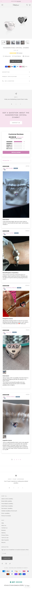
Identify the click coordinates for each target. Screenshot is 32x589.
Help (2, 523)
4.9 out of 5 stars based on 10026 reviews (16, 585)
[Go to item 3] (13, 42)
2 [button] (14, 459)
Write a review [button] (16, 152)
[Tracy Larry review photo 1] (16, 352)
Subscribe (7, 558)
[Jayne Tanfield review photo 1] (16, 253)
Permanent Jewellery (6, 508)
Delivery (15, 1)
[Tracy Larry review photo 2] (4, 372)
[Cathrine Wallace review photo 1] (16, 417)
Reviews (3, 530)
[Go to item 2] (8, 42)
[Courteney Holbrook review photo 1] (16, 304)
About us (3, 525)
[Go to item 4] (18, 42)
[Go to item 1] (3, 42)
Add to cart (16, 61)
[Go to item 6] (27, 42)
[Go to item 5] (23, 42)
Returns (3, 542)
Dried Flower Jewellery (7, 506)
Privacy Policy (4, 535)
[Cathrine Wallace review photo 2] (4, 437)
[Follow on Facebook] (2, 563)
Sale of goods (5, 540)
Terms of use (4, 537)
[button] (13, 53)
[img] (6, 166)
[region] (16, 96)
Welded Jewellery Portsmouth (9, 511)
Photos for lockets (6, 515)
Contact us (16, 122)
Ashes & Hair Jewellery (7, 498)
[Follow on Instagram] (6, 563)
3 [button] (16, 459)
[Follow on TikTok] (10, 563)
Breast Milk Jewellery (6, 501)
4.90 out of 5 (20, 137)
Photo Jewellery (5, 513)
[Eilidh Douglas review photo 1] (16, 194)
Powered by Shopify (22, 567)
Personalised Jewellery (7, 503)
